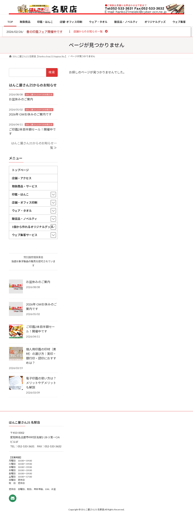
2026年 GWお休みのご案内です (30, 114)
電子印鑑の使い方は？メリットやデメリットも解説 (41, 383)
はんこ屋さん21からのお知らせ (39, 94)
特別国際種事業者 (33, 257)
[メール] (12, 498)
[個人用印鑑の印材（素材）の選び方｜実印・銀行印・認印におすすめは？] (16, 354)
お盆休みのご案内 (21, 99)
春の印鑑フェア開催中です (44, 31)
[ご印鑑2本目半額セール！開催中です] (16, 332)
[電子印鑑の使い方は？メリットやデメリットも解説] (16, 383)
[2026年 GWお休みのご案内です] (16, 309)
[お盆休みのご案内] (16, 287)
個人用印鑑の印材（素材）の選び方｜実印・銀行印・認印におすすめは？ (41, 356)
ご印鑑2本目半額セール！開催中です (40, 329)
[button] (88, 31)
